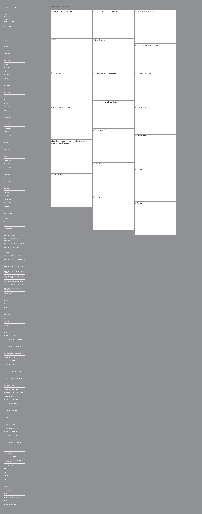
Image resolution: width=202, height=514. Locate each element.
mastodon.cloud (10, 24)
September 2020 (8, 213)
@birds (5, 224)
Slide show (7, 26)
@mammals (6, 307)
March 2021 (6, 195)
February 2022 (7, 160)
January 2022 (7, 163)
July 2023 (6, 99)
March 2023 (6, 114)
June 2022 (6, 146)
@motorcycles (7, 311)
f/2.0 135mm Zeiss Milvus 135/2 (11, 367)
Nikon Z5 (6, 486)
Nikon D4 (6, 472)
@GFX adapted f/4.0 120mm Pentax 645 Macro (14, 284)
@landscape (6, 296)
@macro (6, 300)
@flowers (6, 231)
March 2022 (6, 156)
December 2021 (7, 167)
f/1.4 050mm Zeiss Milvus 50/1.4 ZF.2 (12, 346)
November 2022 (7, 128)
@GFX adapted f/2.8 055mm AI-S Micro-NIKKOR (14, 262)
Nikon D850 (6, 479)
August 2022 (7, 138)
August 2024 (7, 60)
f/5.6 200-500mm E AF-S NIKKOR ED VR (12, 439)
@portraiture (7, 318)
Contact (7, 16)
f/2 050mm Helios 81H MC (10, 360)
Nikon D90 (6, 483)
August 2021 (7, 181)
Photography (14, 8)
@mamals (6, 303)
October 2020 (7, 210)
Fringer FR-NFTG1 (8, 446)
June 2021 (6, 188)
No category (7, 490)
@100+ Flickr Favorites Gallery (11, 221)
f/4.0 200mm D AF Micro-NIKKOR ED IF (12, 428)
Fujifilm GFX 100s (8, 453)
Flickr (6, 19)
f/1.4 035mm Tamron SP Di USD (11, 343)
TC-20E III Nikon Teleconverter (11, 500)
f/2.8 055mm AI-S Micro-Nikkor (11, 389)
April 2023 (6, 110)
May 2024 (6, 71)
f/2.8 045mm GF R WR (9, 385)
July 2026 (6, 46)
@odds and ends (7, 314)
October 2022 (7, 131)
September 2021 (8, 178)
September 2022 (8, 135)
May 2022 (6, 149)
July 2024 (6, 64)
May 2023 (6, 106)
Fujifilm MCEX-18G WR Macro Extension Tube (14, 456)
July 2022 (6, 142)
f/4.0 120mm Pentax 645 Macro (11, 424)
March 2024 (6, 78)
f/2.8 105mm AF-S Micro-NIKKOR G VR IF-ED (14, 403)
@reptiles (6, 321)
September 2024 (8, 57)
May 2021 (6, 192)
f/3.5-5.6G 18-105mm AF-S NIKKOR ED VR (13, 414)
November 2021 (7, 170)
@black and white (8, 228)
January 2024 (7, 85)
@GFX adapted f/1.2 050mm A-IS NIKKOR (13, 235)
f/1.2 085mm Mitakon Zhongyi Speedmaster (14, 339)
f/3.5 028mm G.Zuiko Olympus (10, 410)
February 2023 (7, 117)
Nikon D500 (6, 475)
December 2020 (7, 202)
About (6, 14)
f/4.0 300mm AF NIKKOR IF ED (11, 431)
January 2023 (7, 121)
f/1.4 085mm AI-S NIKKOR (9, 357)
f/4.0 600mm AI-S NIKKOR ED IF (11, 435)
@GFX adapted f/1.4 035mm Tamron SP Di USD (14, 243)
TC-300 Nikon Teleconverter (10, 504)
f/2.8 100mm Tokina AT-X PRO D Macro (12, 399)
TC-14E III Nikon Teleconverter (11, 497)
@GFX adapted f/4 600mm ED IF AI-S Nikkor (13, 281)
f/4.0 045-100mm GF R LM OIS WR (11, 421)
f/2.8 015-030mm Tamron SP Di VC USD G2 (13, 371)
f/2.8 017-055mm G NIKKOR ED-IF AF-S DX (13, 374)
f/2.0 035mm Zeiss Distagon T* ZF (11, 364)
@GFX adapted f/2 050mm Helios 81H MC (13, 255)
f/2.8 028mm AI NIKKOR (9, 382)
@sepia (5, 328)
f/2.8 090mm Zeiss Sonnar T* (10, 396)
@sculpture (6, 325)
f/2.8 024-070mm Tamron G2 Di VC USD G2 (13, 378)
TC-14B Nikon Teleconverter (10, 493)
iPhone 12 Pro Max (8, 465)
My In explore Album (10, 21)
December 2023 (7, 89)
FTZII (5, 449)
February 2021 (7, 199)
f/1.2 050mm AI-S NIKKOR (9, 335)
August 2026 (7, 42)
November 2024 (7, 50)
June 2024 (6, 67)
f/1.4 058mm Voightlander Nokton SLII (12, 353)
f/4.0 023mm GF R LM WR (9, 417)
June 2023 (6, 103)
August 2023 (7, 96)
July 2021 (6, 185)
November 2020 (7, 206)
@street (6, 332)
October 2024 (7, 53)
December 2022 (7, 124)
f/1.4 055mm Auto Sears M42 (10, 350)
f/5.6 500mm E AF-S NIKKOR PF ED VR (12, 442)
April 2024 (6, 74)
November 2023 (7, 92)
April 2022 (6, 153)
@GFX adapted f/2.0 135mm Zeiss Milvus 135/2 (14, 259)
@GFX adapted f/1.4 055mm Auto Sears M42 (14, 247)
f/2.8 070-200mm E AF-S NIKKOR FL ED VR (13, 392)
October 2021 (7, 174)
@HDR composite (8, 293)
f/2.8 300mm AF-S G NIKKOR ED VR (12, 407)
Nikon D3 (6, 468)
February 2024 (7, 82)
